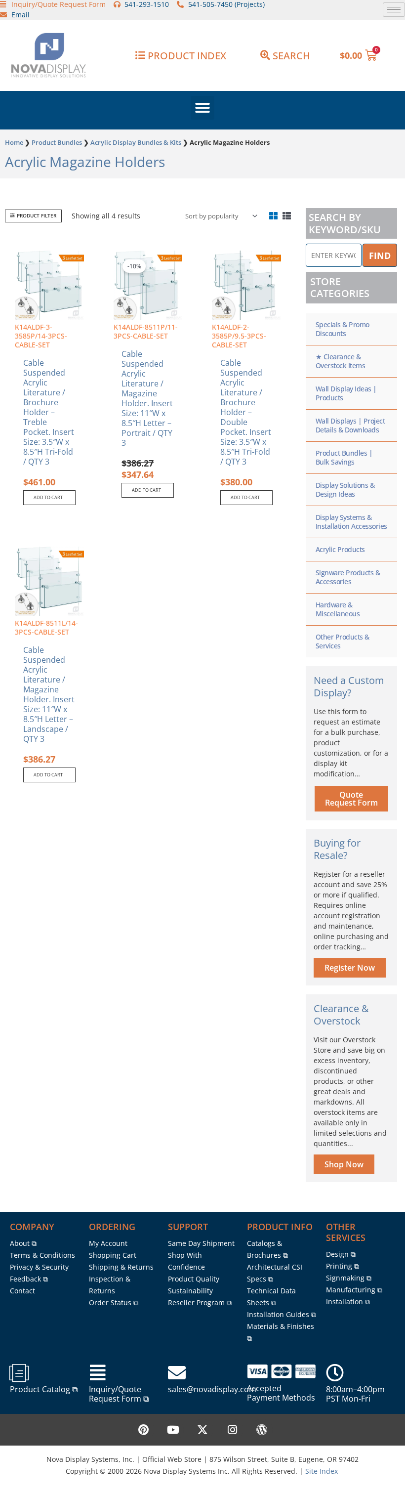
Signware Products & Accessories (348, 577)
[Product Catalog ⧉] (19, 1373)
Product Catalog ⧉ (44, 1389)
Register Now (349, 967)
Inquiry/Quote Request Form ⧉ (119, 1394)
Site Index (321, 1471)
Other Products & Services (342, 641)
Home (14, 142)
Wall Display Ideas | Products (346, 393)
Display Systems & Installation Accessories (351, 521)
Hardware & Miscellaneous (338, 609)
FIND (380, 255)
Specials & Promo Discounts (342, 329)
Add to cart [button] (48, 497)
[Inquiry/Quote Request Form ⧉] (98, 1373)
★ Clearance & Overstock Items (340, 361)
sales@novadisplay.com (212, 1389)
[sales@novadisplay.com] (177, 1373)
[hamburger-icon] (394, 9)
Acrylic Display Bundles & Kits (135, 142)
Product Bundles (57, 142)
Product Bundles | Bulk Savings (344, 457)
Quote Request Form (351, 798)
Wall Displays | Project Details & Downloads (350, 425)
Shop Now (344, 1164)
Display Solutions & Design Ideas (345, 489)
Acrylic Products (340, 549)
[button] (202, 108)
